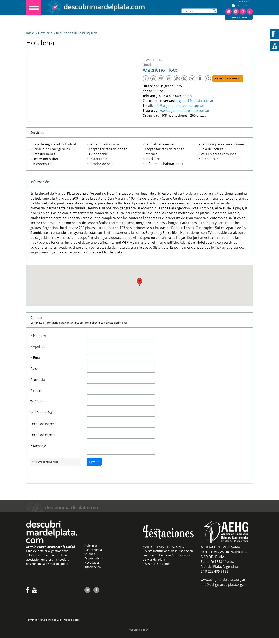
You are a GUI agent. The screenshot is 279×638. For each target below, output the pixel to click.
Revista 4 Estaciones (156, 564)
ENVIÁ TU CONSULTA (227, 78)
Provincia (37, 379)
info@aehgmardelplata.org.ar (223, 584)
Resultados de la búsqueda (77, 33)
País (33, 368)
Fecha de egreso (43, 435)
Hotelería (45, 33)
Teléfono (37, 401)
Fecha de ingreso (43, 424)
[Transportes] (243, 13)
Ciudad (35, 390)
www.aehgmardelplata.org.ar (223, 579)
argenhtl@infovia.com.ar (194, 100)
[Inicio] (228, 13)
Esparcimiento (94, 558)
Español (234, 17)
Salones (89, 554)
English (243, 17)
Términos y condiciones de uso (44, 619)
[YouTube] (34, 592)
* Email (35, 357)
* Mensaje (38, 446)
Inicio (30, 33)
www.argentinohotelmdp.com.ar (184, 110)
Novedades (92, 562)
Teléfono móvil (41, 412)
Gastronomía (93, 550)
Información (92, 567)
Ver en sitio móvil (139, 629)
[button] (139, 282)
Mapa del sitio (72, 619)
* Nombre (38, 335)
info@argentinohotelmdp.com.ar (179, 105)
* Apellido (38, 346)
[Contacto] (236, 13)
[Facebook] (27, 592)
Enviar (94, 462)
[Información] (250, 13)
